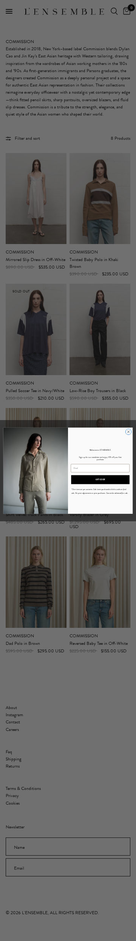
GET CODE (100, 479)
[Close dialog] (128, 431)
